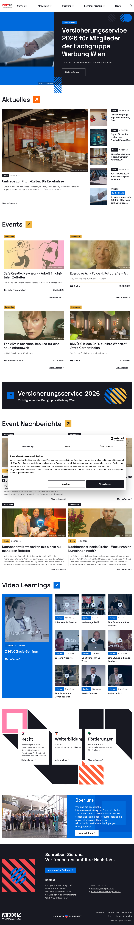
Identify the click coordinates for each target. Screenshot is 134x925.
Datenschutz (113, 912)
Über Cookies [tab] (106, 446)
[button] (129, 5)
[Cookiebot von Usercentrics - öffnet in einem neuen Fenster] (112, 439)
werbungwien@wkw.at (59, 870)
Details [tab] (67, 446)
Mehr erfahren (86, 833)
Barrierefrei (127, 912)
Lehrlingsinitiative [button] (93, 5)
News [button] (118, 5)
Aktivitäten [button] (43, 5)
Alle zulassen (105, 484)
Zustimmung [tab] (28, 446)
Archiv (110, 916)
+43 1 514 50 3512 (99, 885)
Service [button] (21, 5)
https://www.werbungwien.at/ (106, 891)
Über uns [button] (66, 5)
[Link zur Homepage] (7, 6)
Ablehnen (66, 484)
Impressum (100, 912)
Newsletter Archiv (124, 916)
